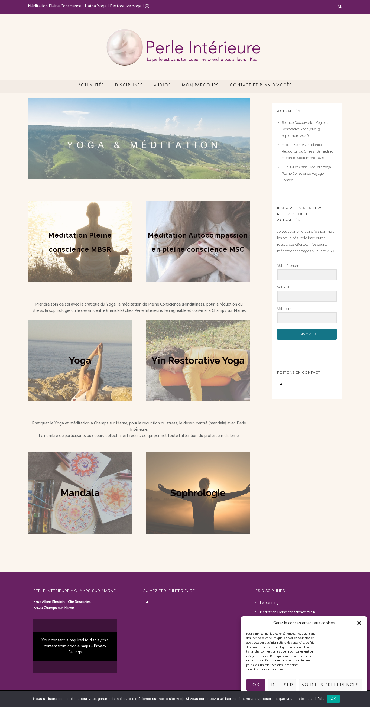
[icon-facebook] (281, 384)
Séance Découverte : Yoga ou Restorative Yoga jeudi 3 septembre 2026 (305, 129)
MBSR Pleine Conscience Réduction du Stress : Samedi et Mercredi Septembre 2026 (307, 151)
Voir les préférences (330, 684)
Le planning (269, 603)
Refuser (282, 684)
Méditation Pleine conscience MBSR (287, 612)
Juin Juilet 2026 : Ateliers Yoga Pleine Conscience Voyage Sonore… (306, 173)
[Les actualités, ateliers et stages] (139, 138)
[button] (359, 623)
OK (255, 684)
